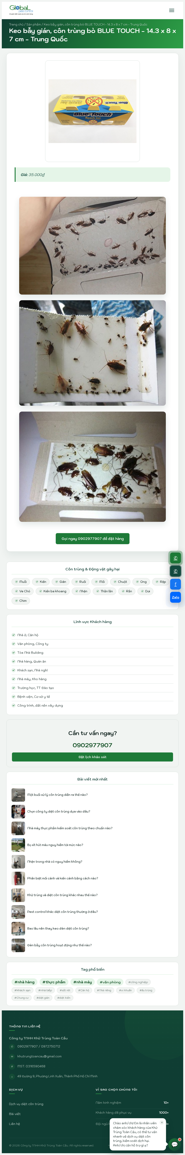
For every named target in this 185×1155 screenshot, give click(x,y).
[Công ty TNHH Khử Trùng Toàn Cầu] (21, 10)
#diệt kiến (63, 997)
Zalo (175, 597)
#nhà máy (82, 982)
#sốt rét (65, 990)
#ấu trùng (146, 990)
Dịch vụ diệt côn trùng (26, 1104)
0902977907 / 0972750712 (38, 1046)
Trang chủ (16, 24)
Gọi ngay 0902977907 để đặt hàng (93, 539)
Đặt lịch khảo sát (92, 757)
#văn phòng (110, 982)
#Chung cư (21, 997)
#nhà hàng (24, 982)
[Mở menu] (171, 10)
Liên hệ (14, 1124)
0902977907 (92, 745)
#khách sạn (22, 990)
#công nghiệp (138, 982)
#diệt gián (43, 997)
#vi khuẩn (125, 990)
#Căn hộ (83, 990)
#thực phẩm (53, 982)
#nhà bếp (45, 990)
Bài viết (15, 1114)
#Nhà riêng (104, 990)
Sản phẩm (33, 24)
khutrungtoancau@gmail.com (39, 1056)
